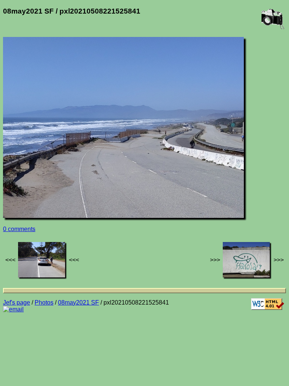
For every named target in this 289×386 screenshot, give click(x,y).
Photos (44, 302)
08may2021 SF (78, 302)
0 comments (19, 229)
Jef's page (16, 302)
